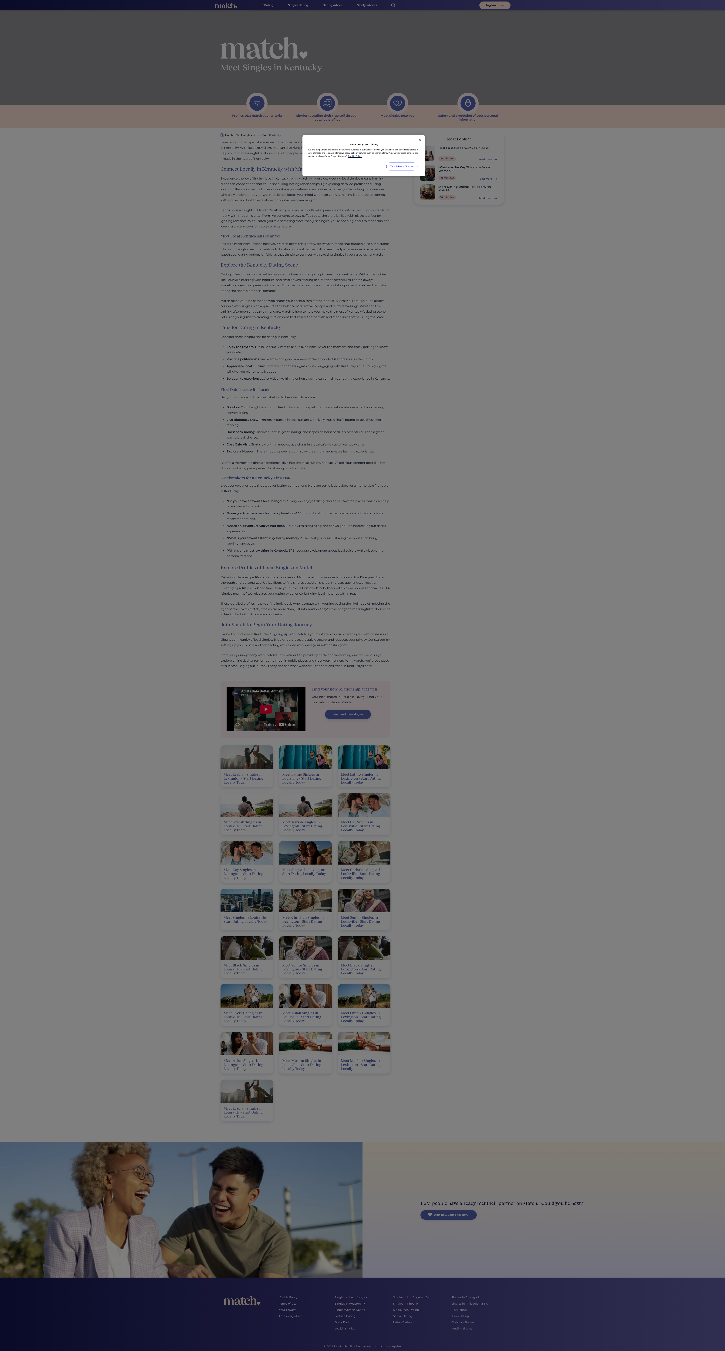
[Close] (420, 140)
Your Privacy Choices (401, 166)
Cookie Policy (355, 156)
